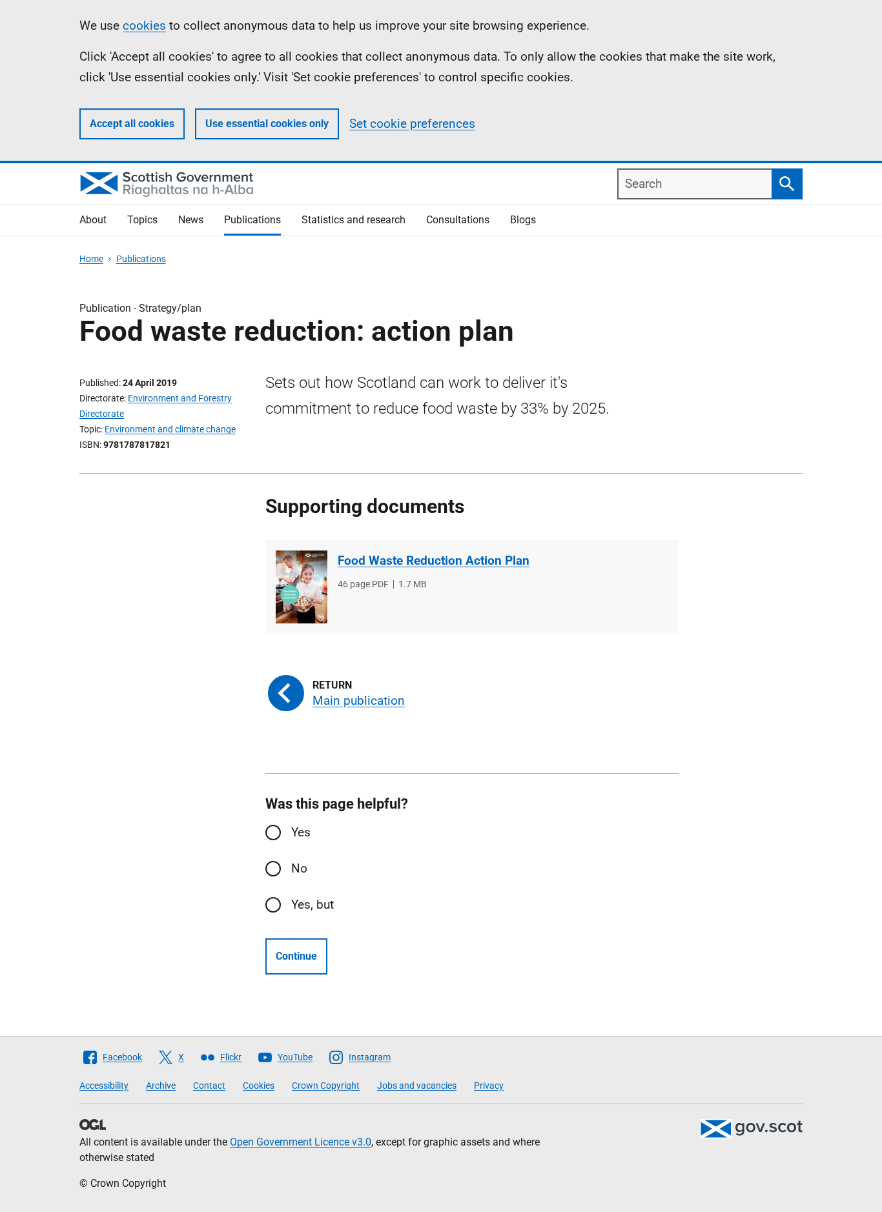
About (93, 220)
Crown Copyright (326, 1085)
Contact (209, 1085)
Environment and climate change (170, 429)
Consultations (457, 220)
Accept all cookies (132, 123)
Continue (296, 956)
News (190, 220)
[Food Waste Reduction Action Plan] (301, 586)
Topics (142, 220)
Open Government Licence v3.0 (300, 1142)
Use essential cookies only (267, 123)
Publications (252, 220)
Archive (161, 1085)
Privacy (489, 1085)
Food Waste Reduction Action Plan (433, 560)
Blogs (523, 220)
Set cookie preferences (412, 123)
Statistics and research (353, 220)
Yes (301, 832)
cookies (144, 25)
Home (91, 259)
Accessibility (103, 1085)
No (299, 868)
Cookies (258, 1085)
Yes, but (312, 904)
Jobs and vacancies (416, 1085)
